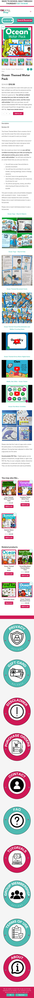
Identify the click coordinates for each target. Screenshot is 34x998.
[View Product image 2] (13, 62)
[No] (32, 992)
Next (32, 62)
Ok (10, 995)
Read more (9, 603)
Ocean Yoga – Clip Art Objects (17, 214)
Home (3, 69)
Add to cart (18, 113)
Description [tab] (5, 123)
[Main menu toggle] (30, 11)
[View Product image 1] (5, 62)
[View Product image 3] (21, 62)
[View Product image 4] (29, 62)
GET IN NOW (22, 3)
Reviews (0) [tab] (5, 127)
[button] (24, 20)
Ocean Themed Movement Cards (17, 289)
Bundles (8, 69)
